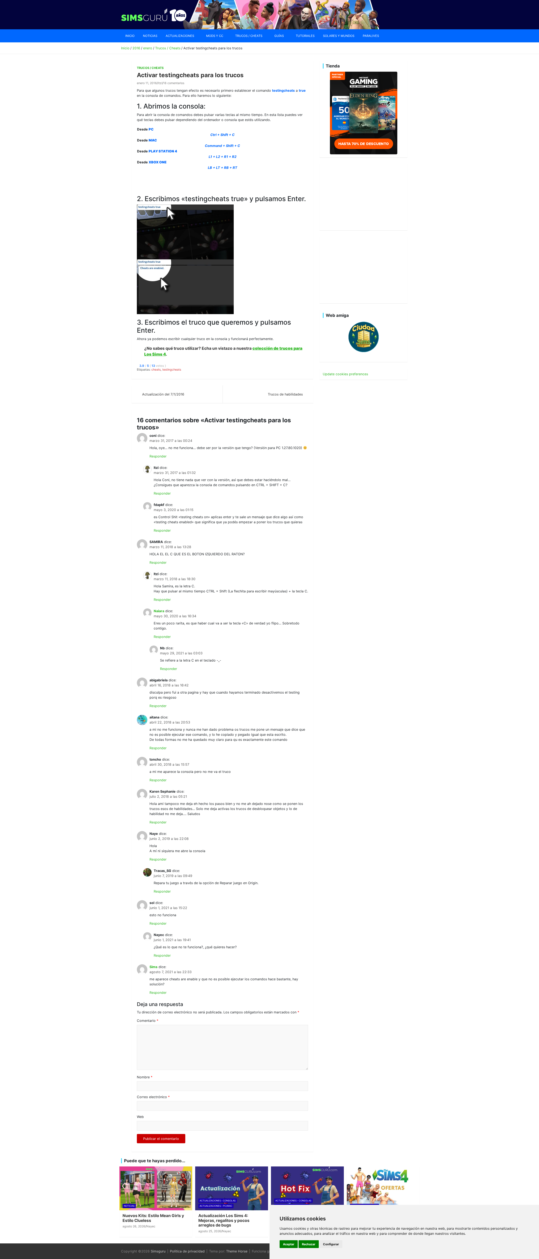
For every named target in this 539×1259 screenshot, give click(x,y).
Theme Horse (236, 1251)
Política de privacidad (187, 1251)
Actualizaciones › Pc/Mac (216, 1205)
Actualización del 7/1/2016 (163, 394)
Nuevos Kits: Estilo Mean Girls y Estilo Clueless (153, 1218)
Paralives (371, 36)
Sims (153, 967)
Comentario (147, 1020)
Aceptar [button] (288, 1244)
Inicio (130, 36)
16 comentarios (173, 83)
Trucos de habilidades (285, 394)
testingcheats (171, 369)
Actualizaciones (180, 36)
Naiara (159, 611)
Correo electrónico (153, 1097)
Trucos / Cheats (248, 36)
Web (140, 1117)
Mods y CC (214, 36)
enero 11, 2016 (147, 83)
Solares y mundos (338, 36)
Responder (158, 456)
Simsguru (158, 1251)
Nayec (150, 1226)
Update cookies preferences (345, 374)
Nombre (144, 1077)
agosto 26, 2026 (134, 1226)
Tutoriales (305, 36)
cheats (156, 369)
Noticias (150, 36)
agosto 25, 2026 (209, 1231)
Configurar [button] (331, 1244)
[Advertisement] (213, 179)
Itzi (160, 83)
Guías (279, 36)
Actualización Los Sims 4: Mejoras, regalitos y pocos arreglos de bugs (223, 1220)
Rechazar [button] (308, 1244)
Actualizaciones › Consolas (218, 1200)
